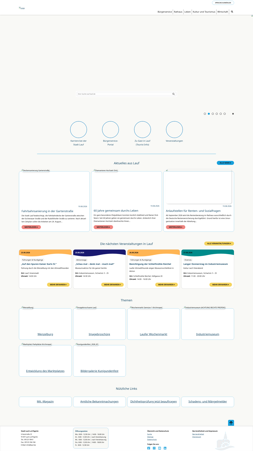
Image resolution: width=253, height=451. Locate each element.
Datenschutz (152, 439)
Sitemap (150, 437)
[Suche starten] (173, 94)
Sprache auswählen (223, 3)
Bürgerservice (165, 11)
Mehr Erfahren (57, 284)
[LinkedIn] (165, 448)
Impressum (196, 437)
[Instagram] (154, 448)
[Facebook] (148, 448)
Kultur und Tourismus (204, 11)
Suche (149, 434)
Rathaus (178, 11)
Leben (187, 11)
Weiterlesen (30, 227)
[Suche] (232, 12)
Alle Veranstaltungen (218, 243)
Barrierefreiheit (198, 434)
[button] (233, 114)
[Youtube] (159, 448)
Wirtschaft (222, 11)
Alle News (225, 163)
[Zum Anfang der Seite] (231, 423)
